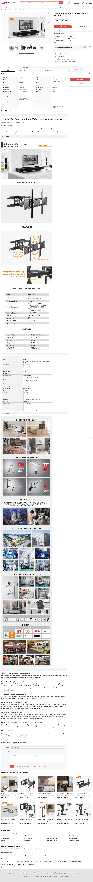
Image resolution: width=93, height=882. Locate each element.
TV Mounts (26, 835)
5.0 (75, 70)
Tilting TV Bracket (27, 855)
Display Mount (38, 861)
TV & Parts (17, 9)
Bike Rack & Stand (73, 838)
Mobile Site (76, 872)
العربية (54, 873)
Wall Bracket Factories (17, 861)
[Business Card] (89, 73)
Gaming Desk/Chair (28, 838)
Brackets (12, 855)
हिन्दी (65, 873)
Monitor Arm (49, 835)
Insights (80, 872)
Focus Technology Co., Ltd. (38, 876)
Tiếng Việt (78, 873)
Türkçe (73, 873)
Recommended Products (74, 840)
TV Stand (18, 855)
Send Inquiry (63, 26)
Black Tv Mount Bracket (22, 864)
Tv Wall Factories (28, 861)
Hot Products (13, 872)
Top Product (4, 835)
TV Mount (22, 9)
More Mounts (27, 840)
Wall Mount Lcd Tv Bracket (8, 864)
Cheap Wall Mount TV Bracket (76, 861)
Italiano (39, 873)
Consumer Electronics (9, 9)
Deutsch (44, 873)
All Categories (6, 7)
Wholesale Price (48, 872)
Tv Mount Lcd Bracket (48, 861)
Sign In (56, 61)
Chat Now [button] (83, 26)
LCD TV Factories (6, 861)
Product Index (70, 872)
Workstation (4, 840)
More (2, 867)
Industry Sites (55, 872)
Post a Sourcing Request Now (39, 766)
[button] (63, 70)
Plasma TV (4, 855)
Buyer (60, 7)
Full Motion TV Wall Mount (30, 9)
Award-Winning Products (51, 840)
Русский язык (34, 873)
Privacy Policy (66, 876)
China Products (20, 872)
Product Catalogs (20, 833)
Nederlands (49, 873)
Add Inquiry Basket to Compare (26, 53)
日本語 (61, 873)
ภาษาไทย (68, 873)
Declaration (60, 876)
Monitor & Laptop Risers (51, 838)
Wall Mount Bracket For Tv (61, 861)
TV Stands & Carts (5, 838)
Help (67, 7)
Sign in (90, 3)
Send (12, 766)
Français (28, 873)
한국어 (57, 873)
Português (24, 873)
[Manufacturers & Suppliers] (8, 2)
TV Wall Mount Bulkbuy (34, 864)
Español (18, 873)
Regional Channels (62, 872)
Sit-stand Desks (72, 835)
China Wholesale (41, 872)
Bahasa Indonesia (84, 873)
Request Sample (79, 30)
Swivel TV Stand (36, 855)
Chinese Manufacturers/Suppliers (30, 872)
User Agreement (54, 876)
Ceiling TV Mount (46, 855)
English (14, 873)
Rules (91, 7)
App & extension (75, 7)
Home (2, 9)
